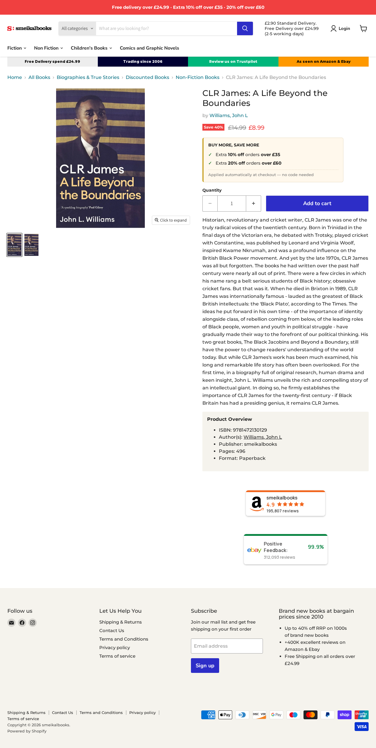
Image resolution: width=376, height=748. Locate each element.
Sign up (205, 665)
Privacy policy (114, 647)
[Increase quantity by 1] (253, 203)
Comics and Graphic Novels (149, 48)
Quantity (211, 190)
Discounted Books (147, 77)
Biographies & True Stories (88, 77)
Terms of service (117, 656)
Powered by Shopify (26, 731)
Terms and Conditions (123, 639)
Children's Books (90, 48)
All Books (39, 77)
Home (14, 77)
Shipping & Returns (120, 622)
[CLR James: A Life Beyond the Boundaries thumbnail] (14, 244)
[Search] (245, 28)
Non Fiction (47, 48)
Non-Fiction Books (197, 77)
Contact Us (111, 630)
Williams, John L (228, 115)
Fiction (15, 48)
